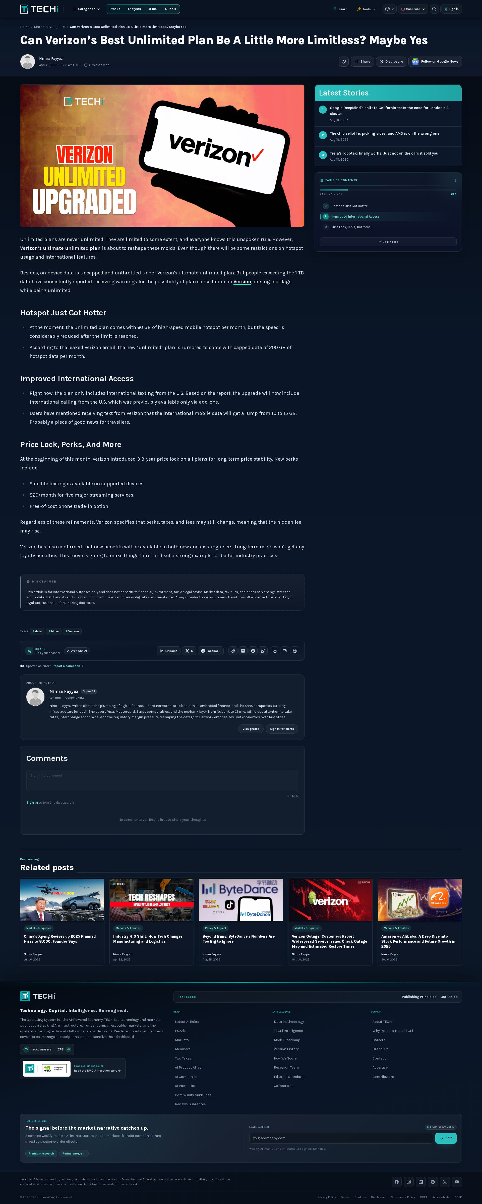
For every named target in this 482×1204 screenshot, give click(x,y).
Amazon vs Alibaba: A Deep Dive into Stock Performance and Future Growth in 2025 (418, 941)
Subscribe (413, 9)
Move (54, 631)
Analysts (134, 9)
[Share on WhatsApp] (263, 650)
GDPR (458, 1197)
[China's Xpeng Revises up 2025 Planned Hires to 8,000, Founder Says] (62, 900)
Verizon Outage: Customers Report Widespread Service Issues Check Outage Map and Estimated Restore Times (329, 941)
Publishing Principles (419, 997)
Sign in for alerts (282, 729)
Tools (367, 9)
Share (365, 61)
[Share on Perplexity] (243, 650)
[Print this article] (294, 650)
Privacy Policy (327, 1197)
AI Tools (170, 9)
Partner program (74, 1153)
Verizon (72, 631)
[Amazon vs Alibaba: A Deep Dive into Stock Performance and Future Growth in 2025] (420, 900)
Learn (343, 9)
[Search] (434, 9)
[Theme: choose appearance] (390, 9)
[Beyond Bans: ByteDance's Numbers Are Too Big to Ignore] (241, 900)
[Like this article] (344, 62)
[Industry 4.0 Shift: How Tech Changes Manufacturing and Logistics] (152, 900)
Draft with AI (79, 650)
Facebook (213, 651)
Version (242, 281)
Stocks (114, 9)
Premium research (41, 1153)
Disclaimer (378, 1197)
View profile (251, 729)
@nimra (55, 697)
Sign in (454, 9)
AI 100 (152, 9)
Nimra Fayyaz (51, 58)
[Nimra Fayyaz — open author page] (27, 61)
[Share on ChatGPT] (232, 650)
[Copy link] (274, 650)
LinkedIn (171, 651)
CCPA (423, 1197)
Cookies (360, 1197)
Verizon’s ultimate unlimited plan (60, 248)
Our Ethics (449, 997)
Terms (345, 1197)
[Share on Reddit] (253, 650)
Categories (87, 9)
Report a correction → (68, 666)
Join (449, 1138)
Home (24, 27)
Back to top (390, 242)
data (37, 631)
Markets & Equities (49, 27)
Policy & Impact (215, 928)
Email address (259, 1127)
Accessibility (441, 1197)
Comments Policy (403, 1197)
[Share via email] (284, 650)
